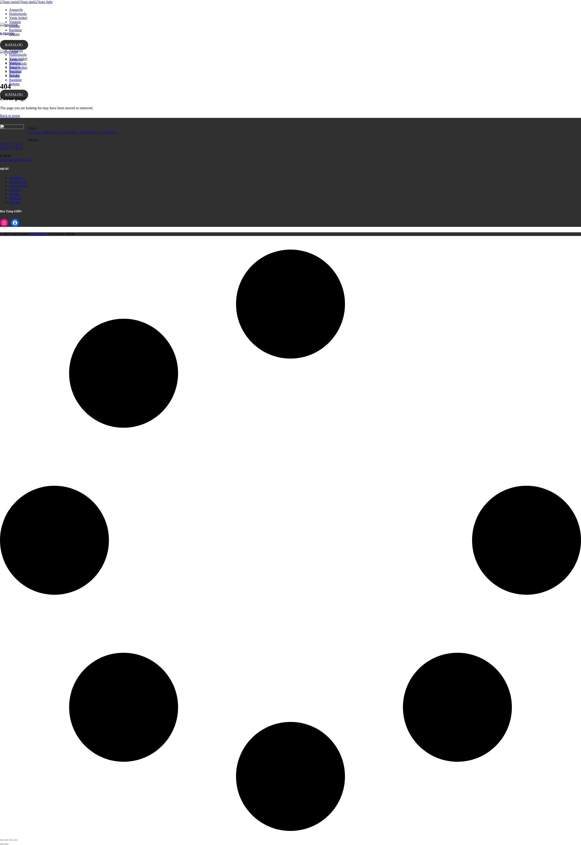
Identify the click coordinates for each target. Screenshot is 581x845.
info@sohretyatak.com (16, 160)
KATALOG (14, 45)
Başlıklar (15, 198)
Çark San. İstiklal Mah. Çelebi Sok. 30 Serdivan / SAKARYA (72, 132)
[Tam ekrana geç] (6, 840)
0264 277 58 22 (11, 144)
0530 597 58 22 (11, 148)
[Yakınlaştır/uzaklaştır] (2, 840)
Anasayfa (16, 178)
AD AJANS (38, 234)
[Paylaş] (11, 840)
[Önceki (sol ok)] (2, 844)
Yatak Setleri (18, 186)
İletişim (14, 202)
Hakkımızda (18, 182)
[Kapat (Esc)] (15, 840)
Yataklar (15, 190)
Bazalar (14, 194)
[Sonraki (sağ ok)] (6, 844)
